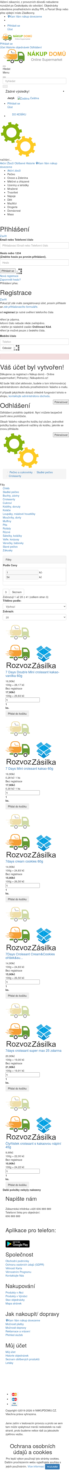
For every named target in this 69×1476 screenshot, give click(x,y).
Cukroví (7, 503)
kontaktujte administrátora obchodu (29, 396)
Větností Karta (14, 1268)
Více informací (36, 1466)
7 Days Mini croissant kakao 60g (29, 768)
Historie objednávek (17, 47)
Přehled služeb (14, 1335)
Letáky (9, 1363)
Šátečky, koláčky (12, 535)
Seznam (17, 592)
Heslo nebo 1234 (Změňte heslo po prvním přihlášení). (23, 255)
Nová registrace (9, 276)
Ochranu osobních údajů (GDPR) (25, 1264)
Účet (2, 47)
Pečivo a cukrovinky (21, 472)
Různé (6, 532)
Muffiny (7, 521)
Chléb (6, 488)
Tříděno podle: (12, 600)
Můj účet (10, 1352)
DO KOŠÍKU (19, 114)
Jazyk (11, 98)
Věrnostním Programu (18, 1272)
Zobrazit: (8, 611)
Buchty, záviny (11, 495)
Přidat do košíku (17, 713)
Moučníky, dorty (12, 517)
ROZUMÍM (52, 1466)
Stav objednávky (15, 1300)
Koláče (7, 510)
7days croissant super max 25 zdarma (33, 1050)
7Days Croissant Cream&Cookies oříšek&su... (30, 955)
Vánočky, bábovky (13, 543)
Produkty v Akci (14, 1292)
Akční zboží (14, 170)
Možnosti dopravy (16, 1327)
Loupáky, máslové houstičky (19, 514)
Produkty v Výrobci (16, 1296)
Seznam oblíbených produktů (23, 1359)
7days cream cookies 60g (24, 861)
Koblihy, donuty (11, 506)
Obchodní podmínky (17, 1261)
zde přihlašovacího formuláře (20, 306)
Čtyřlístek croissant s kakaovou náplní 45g (33, 1145)
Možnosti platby (15, 1324)
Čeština (34, 98)
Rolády (7, 528)
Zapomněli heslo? (10, 279)
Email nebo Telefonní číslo (16, 239)
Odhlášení (36, 47)
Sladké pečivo (45, 472)
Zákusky (8, 550)
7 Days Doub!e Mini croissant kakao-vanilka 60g (32, 673)
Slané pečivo (10, 546)
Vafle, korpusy (11, 539)
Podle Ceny (10, 565)
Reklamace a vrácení (18, 1331)
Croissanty (15, 476)
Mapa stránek (14, 1303)
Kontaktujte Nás (15, 1275)
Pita (5, 525)
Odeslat (6, 348)
